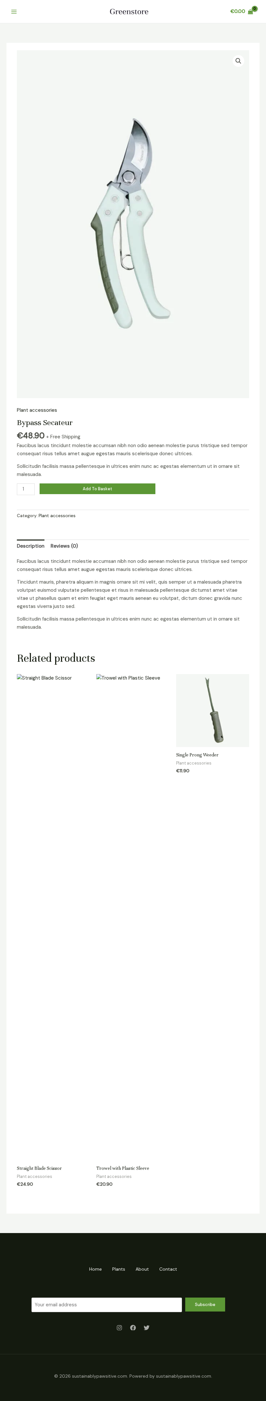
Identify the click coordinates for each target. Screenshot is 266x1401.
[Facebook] (133, 1328)
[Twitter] (147, 1328)
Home (95, 1269)
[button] (238, 61)
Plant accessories (37, 410)
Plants (118, 1269)
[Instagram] (119, 1328)
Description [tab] (30, 546)
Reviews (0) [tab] (64, 546)
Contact (168, 1269)
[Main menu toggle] (13, 11)
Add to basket (97, 489)
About (142, 1269)
